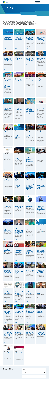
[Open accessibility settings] (41, 1)
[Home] (5, 2)
